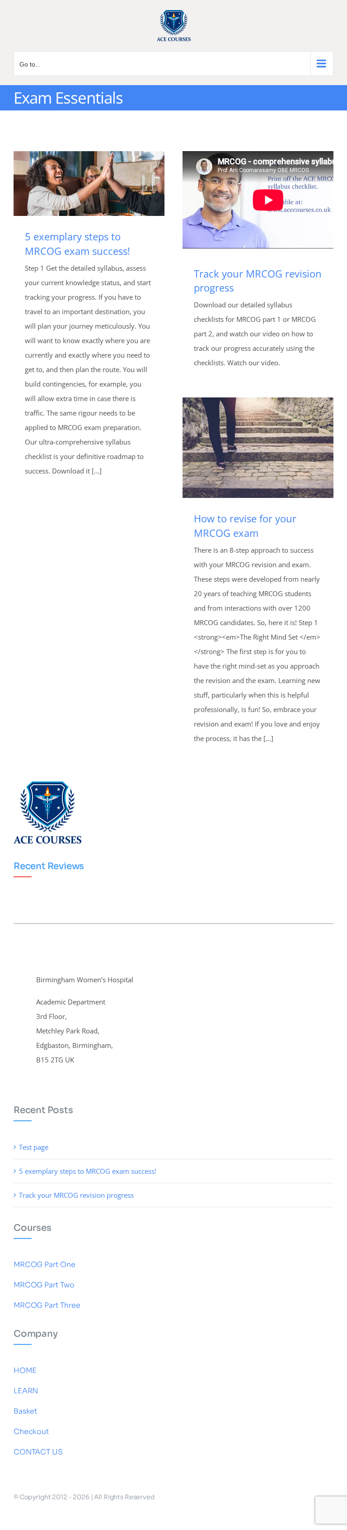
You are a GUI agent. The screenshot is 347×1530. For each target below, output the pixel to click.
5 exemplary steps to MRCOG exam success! (77, 244)
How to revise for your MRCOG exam (245, 526)
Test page (33, 1147)
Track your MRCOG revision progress (76, 1195)
